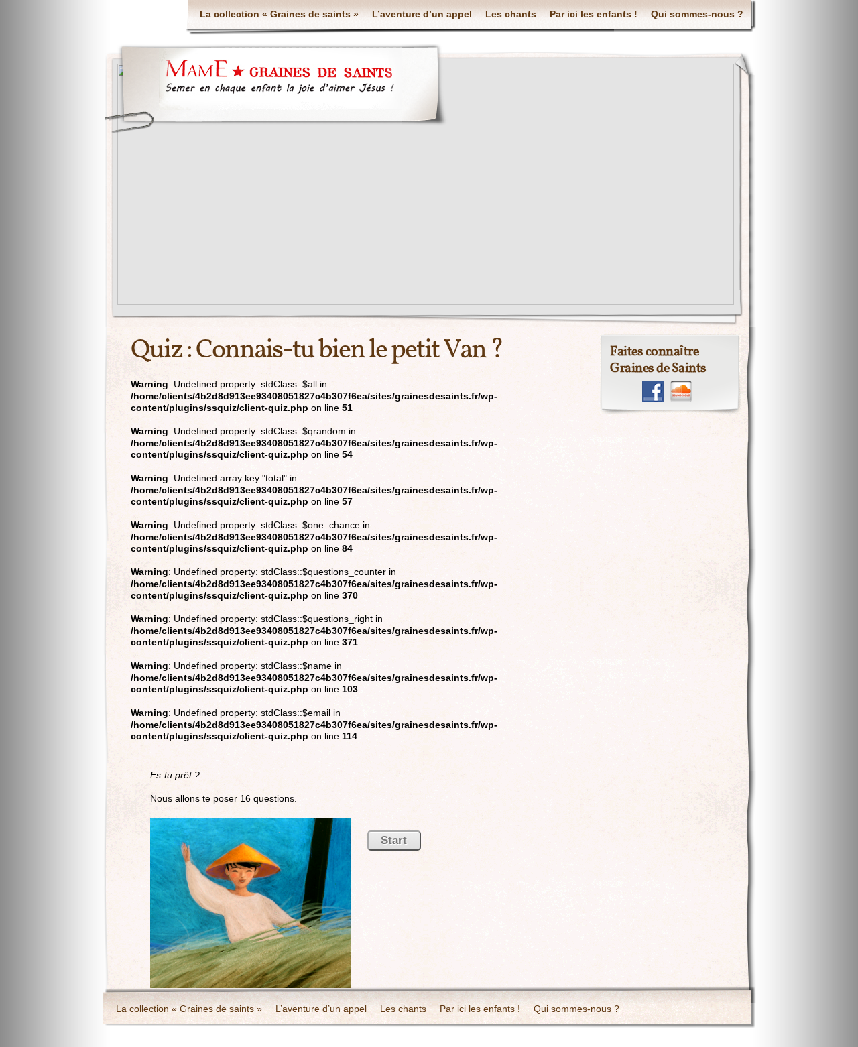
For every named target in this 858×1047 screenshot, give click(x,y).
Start (394, 840)
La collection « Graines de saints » (279, 14)
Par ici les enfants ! (593, 14)
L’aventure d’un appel (422, 14)
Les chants (510, 14)
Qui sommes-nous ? (697, 14)
